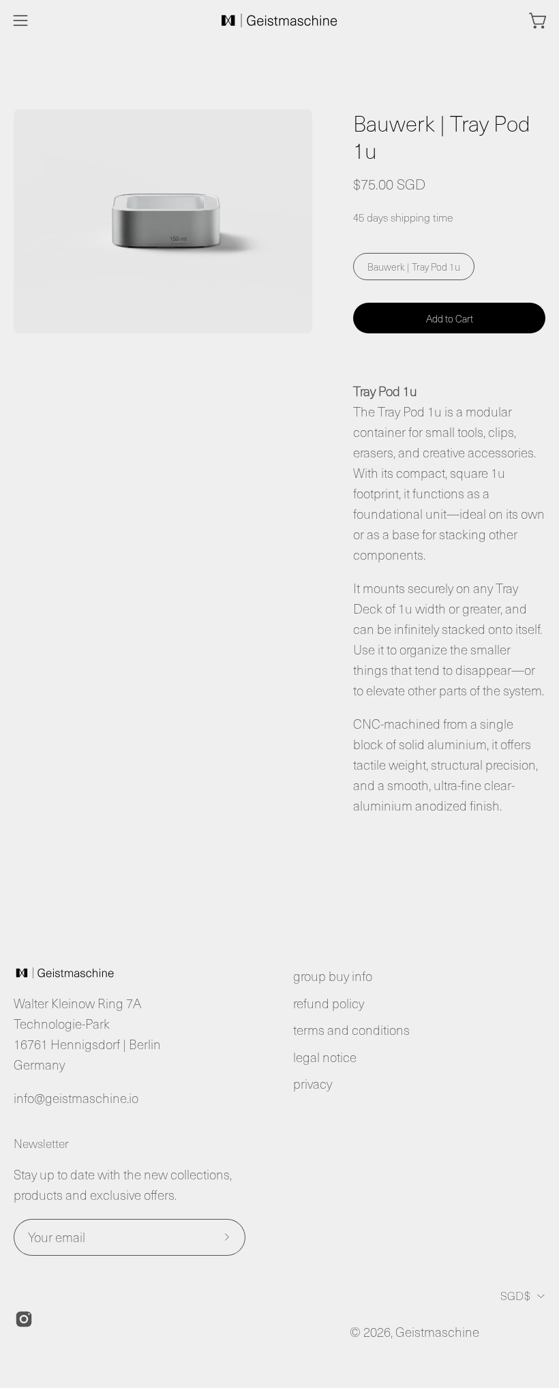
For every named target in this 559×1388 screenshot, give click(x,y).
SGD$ (515, 1295)
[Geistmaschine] (279, 20)
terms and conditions (351, 1030)
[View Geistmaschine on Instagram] (24, 1319)
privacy (312, 1083)
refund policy (328, 1003)
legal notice (325, 1057)
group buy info (332, 976)
